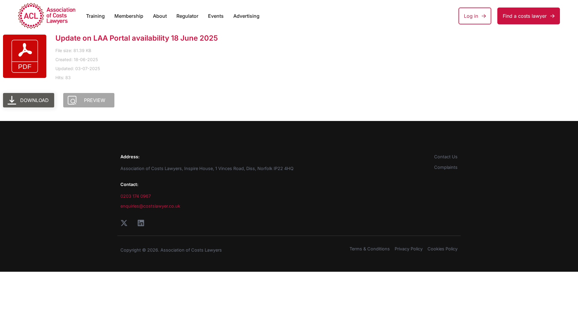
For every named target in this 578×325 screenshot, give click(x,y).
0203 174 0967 (135, 196)
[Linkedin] (140, 223)
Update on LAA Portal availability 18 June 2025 (136, 38)
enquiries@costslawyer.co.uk (150, 206)
